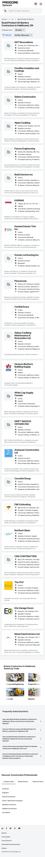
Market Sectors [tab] (23, 781)
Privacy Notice (6, 837)
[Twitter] (10, 828)
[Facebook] (6, 828)
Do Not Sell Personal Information (11, 844)
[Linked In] (2, 828)
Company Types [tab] (8, 781)
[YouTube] (19, 828)
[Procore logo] (10, 2)
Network (7, 5)
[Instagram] (15, 828)
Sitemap (4, 848)
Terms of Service (7, 840)
